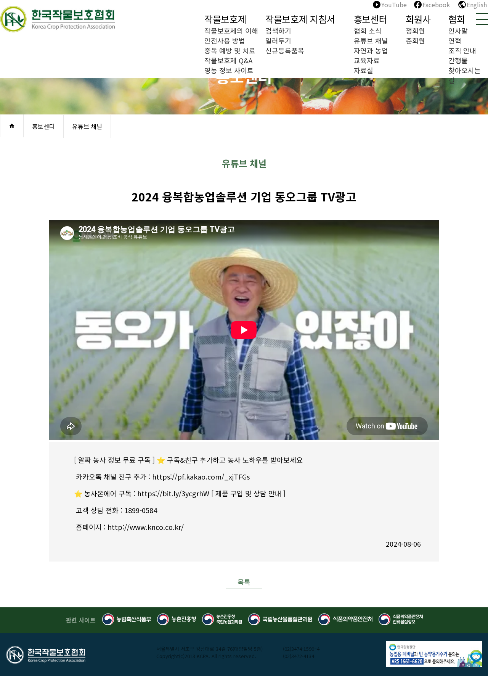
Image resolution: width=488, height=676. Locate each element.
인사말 (458, 30)
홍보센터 (370, 19)
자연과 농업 (371, 50)
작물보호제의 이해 (231, 30)
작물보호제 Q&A (228, 60)
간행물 (458, 60)
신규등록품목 (284, 50)
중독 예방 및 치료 (229, 50)
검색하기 (278, 30)
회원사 (418, 19)
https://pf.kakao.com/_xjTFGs (201, 476)
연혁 (454, 40)
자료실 (363, 70)
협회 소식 (368, 30)
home (12, 126)
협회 (456, 19)
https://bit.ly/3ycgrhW (173, 493)
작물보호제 (225, 19)
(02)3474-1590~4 (301, 648)
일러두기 (278, 40)
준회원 (415, 40)
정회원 (415, 30)
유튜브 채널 (371, 40)
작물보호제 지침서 (300, 19)
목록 (244, 582)
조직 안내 (462, 50)
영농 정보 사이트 (229, 70)
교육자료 (367, 60)
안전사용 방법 (224, 40)
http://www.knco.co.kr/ (146, 527)
